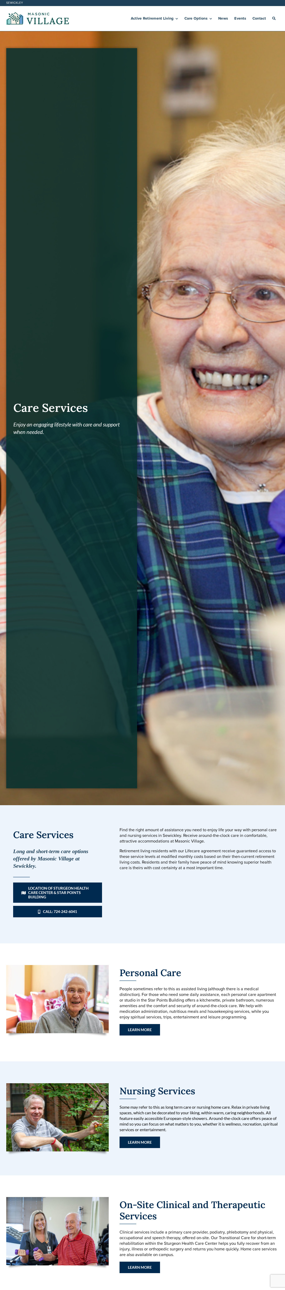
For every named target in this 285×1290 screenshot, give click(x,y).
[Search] (274, 18)
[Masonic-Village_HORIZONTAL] (37, 14)
